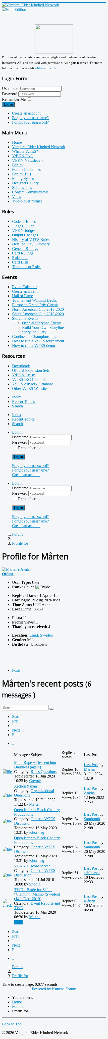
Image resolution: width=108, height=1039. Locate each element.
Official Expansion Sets (30, 370)
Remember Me (14, 99)
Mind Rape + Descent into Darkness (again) (35, 764)
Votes (16, 196)
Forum (17, 165)
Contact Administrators (30, 192)
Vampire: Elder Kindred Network (38, 147)
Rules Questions (44, 771)
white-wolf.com (45, 68)
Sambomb (92, 819)
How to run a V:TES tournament (38, 341)
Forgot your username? (30, 118)
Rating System (23, 178)
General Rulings (25, 248)
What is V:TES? (25, 151)
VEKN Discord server (32, 866)
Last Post (91, 765)
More (18, 922)
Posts (16, 670)
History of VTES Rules (30, 239)
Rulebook (20, 257)
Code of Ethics (24, 221)
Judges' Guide (23, 226)
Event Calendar (24, 287)
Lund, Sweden (41, 635)
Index (16, 397)
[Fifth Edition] (14, 9)
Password (10, 94)
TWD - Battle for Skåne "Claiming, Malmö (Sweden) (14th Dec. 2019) (37, 894)
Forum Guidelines (26, 169)
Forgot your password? (30, 122)
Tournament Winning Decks (34, 300)
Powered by (41, 989)
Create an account (26, 113)
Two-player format (27, 201)
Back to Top (12, 1024)
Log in (8, 104)
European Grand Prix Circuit (35, 305)
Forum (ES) (21, 174)
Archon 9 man (25, 786)
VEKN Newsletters (27, 160)
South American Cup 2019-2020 (38, 314)
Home (17, 142)
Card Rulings (22, 253)
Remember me (29, 448)
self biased (92, 873)
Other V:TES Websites (30, 388)
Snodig (34, 884)
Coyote (35, 780)
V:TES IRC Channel (28, 379)
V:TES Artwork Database (32, 384)
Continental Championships (34, 336)
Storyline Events (25, 318)
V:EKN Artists (23, 375)
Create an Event (24, 291)
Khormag (36, 832)
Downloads (21, 366)
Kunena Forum (64, 989)
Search (17, 406)
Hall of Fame (22, 296)
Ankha (89, 793)
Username (10, 88)
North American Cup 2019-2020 (38, 309)
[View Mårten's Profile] (16, 569)
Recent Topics (23, 401)
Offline (8, 574)
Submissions (22, 187)
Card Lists (20, 262)
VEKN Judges (23, 230)
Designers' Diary (25, 183)
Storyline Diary (34, 332)
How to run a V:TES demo (33, 345)
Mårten (89, 769)
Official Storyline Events (41, 323)
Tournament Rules (26, 267)
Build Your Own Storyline (43, 327)
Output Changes (25, 235)
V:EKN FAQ (22, 156)
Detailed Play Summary (31, 244)
